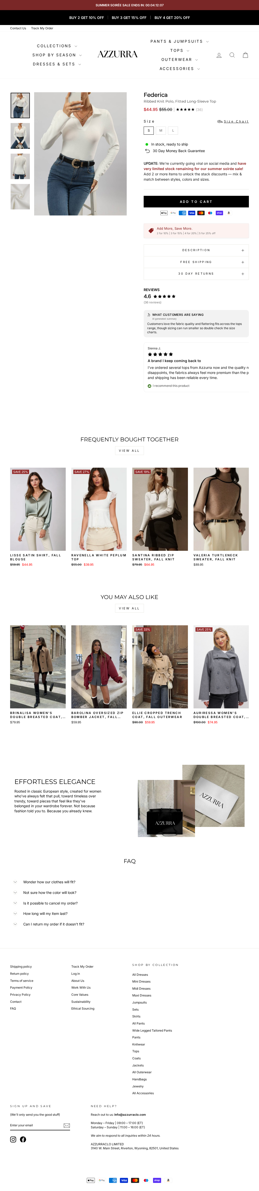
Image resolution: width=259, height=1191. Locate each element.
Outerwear (177, 59)
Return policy (19, 973)
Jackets (138, 1065)
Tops (177, 50)
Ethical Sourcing (82, 1008)
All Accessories (143, 1093)
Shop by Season (55, 55)
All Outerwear (142, 1072)
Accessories (178, 68)
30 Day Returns (196, 273)
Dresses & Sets (55, 64)
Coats (136, 1058)
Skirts (136, 1016)
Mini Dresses (141, 981)
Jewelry (138, 1086)
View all (129, 450)
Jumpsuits (139, 1002)
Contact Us (18, 28)
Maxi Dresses (141, 995)
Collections (55, 45)
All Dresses (140, 974)
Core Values (79, 994)
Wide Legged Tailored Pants (152, 1030)
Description (196, 250)
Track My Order (42, 28)
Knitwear (138, 1044)
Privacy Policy (20, 994)
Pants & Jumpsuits (177, 41)
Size (196, 121)
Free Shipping (196, 262)
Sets (135, 1009)
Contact (15, 1002)
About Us (77, 981)
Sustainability (81, 1002)
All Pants (138, 1023)
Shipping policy (21, 966)
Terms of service (21, 981)
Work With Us (81, 987)
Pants (136, 1037)
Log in (75, 973)
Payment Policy (21, 987)
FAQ (13, 1008)
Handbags (139, 1079)
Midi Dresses (141, 988)
